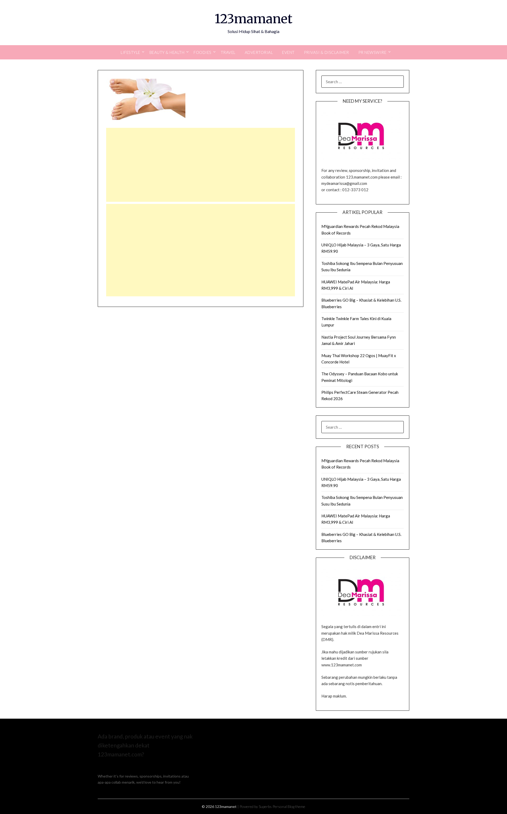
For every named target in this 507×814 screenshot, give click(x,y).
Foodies (203, 52)
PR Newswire (372, 52)
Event (288, 52)
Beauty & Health (167, 52)
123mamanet (253, 19)
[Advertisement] (200, 165)
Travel (228, 52)
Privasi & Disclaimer (326, 52)
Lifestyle (130, 52)
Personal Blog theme (289, 806)
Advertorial (259, 52)
